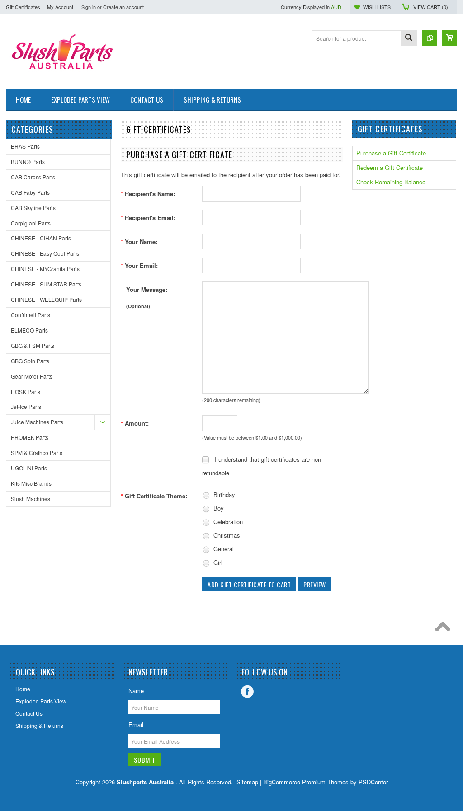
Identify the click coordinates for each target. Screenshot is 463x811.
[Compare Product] (429, 38)
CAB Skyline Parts (33, 207)
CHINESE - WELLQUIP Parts (46, 299)
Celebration (227, 521)
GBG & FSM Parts (32, 345)
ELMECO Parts (29, 330)
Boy (218, 508)
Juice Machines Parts (37, 422)
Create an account (123, 6)
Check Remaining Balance (390, 182)
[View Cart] (449, 38)
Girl (217, 562)
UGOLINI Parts (29, 468)
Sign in (88, 6)
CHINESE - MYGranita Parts (45, 268)
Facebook (247, 691)
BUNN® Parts (28, 161)
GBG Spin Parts (30, 361)
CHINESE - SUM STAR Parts (46, 284)
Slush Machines (30, 498)
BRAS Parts (25, 146)
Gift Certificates (23, 6)
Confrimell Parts (30, 315)
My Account (60, 6)
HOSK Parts (25, 391)
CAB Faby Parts (30, 192)
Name (136, 690)
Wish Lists (377, 6)
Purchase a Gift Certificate (391, 153)
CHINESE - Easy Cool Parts (45, 253)
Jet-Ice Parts (26, 406)
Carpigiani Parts (31, 223)
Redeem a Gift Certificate (389, 167)
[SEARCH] (409, 39)
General (223, 548)
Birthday (223, 494)
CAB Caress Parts (33, 177)
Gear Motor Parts (31, 376)
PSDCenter (373, 782)
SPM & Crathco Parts (36, 452)
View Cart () (430, 6)
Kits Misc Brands (31, 483)
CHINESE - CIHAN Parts (41, 238)
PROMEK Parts (29, 437)
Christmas (226, 535)
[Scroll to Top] (445, 629)
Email (135, 724)
